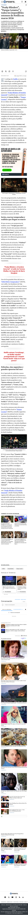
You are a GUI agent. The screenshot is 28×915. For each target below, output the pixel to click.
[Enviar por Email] (13, 71)
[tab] (6, 609)
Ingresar (22, 1)
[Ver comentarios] (26, 5)
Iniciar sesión (17, 599)
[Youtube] (12, 897)
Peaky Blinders (10, 568)
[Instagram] (16, 897)
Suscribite (7, 170)
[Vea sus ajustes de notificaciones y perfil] (25, 1)
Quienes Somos (10, 901)
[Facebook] (5, 897)
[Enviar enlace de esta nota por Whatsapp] (9, 71)
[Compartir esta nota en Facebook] (2, 71)
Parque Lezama (19, 568)
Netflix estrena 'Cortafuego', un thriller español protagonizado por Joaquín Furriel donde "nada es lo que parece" (14, 357)
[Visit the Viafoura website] (24, 635)
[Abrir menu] (2, 2)
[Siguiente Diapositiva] (26, 584)
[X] (8, 897)
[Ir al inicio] (9, 1)
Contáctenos (16, 901)
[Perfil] (14, 894)
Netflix (15, 79)
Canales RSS (3, 901)
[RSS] (19, 897)
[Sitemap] (23, 897)
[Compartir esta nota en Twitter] (6, 71)
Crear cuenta (23, 599)
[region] (14, 617)
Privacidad (21, 901)
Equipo (25, 901)
